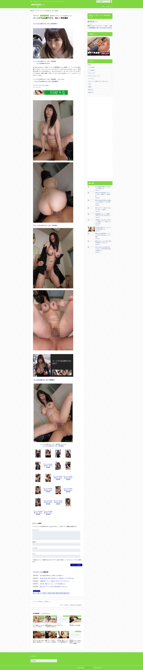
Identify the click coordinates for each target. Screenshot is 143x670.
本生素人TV (90, 92)
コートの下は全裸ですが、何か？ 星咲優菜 (44, 23)
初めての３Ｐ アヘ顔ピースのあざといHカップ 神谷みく (102, 209)
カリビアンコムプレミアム (94, 75)
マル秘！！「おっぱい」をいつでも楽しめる (107, 7)
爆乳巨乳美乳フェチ (38, 6)
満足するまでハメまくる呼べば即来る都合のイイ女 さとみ (53, 586)
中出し (46, 593)
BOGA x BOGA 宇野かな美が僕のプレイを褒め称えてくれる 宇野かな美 (57, 578)
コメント (35, 530)
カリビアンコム (38, 572)
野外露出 (67, 593)
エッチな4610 (91, 70)
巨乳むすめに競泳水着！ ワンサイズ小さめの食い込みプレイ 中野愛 (102, 236)
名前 (34, 542)
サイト (34, 554)
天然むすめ (90, 89)
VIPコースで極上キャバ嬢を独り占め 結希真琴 (71, 605)
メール (34, 548)
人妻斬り (90, 86)
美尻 (58, 593)
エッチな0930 (91, 67)
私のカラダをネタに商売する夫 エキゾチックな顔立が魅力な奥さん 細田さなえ (103, 249)
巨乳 (51, 593)
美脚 (62, 593)
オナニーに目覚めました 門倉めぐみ (41, 601)
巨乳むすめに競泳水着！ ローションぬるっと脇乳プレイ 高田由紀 (102, 195)
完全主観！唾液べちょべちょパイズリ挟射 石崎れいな (52, 583)
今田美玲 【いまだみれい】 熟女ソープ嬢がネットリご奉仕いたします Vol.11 (103, 222)
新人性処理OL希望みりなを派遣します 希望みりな (52, 575)
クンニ (35, 593)
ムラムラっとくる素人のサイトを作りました (98, 81)
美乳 (54, 593)
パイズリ (41, 593)
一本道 (89, 84)
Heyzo (89, 64)
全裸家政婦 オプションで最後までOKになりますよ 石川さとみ (54, 581)
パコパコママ (91, 78)
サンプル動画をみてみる (43, 63)
